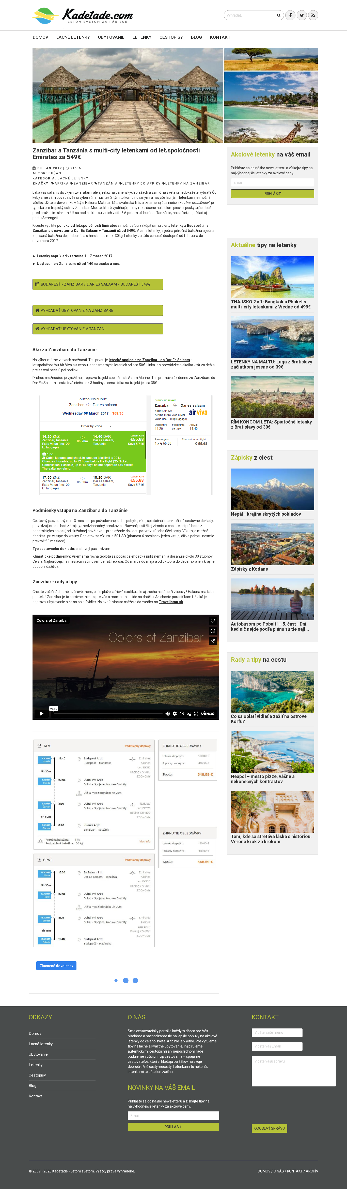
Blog (196, 37)
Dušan (55, 173)
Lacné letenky (73, 37)
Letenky (142, 37)
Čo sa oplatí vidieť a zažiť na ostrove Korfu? (269, 719)
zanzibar (83, 183)
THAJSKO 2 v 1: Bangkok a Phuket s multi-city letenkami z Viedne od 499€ (271, 304)
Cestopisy (171, 37)
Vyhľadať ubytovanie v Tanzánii (73, 329)
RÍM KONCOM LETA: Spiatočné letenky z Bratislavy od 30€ (271, 424)
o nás (279, 1171)
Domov (40, 37)
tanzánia (108, 183)
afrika (62, 183)
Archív (312, 1171)
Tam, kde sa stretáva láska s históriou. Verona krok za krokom (271, 839)
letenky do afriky (141, 183)
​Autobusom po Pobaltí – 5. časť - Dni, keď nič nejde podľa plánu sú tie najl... (270, 626)
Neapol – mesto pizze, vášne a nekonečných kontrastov (263, 779)
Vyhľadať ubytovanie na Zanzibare (77, 310)
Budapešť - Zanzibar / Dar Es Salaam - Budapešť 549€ (95, 284)
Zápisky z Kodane (249, 569)
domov (264, 1171)
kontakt (295, 1171)
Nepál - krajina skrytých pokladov (266, 514)
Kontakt (220, 37)
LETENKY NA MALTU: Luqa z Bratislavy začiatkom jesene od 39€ (271, 364)
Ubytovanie (111, 37)
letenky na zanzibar (187, 183)
